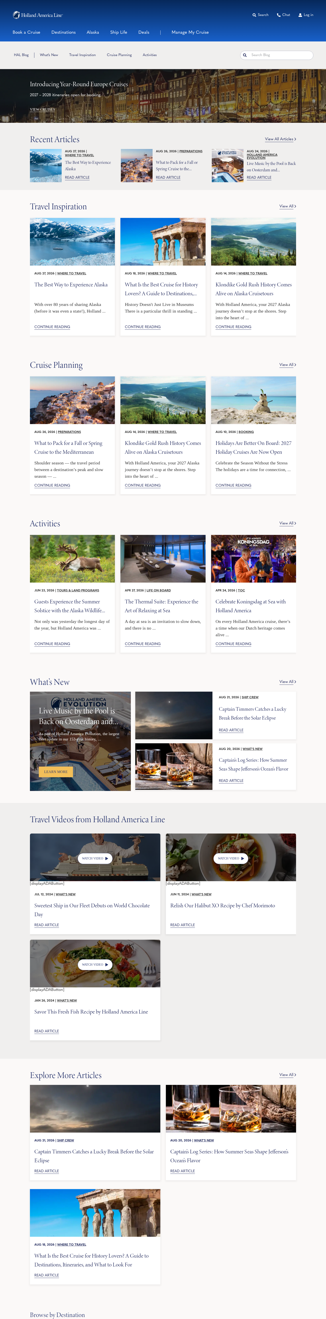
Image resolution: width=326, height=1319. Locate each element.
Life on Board (159, 590)
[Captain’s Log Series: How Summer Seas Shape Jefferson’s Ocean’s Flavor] (173, 766)
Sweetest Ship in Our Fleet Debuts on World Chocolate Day (92, 910)
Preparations (190, 151)
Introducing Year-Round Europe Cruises (79, 84)
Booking (246, 432)
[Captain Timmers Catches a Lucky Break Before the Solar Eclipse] (173, 715)
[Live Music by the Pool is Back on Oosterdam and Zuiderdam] (228, 165)
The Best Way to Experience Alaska (88, 165)
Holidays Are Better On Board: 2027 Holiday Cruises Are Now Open (254, 447)
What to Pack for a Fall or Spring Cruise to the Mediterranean (177, 165)
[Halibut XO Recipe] (231, 836)
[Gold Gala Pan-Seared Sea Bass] (95, 942)
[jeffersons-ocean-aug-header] (231, 1087)
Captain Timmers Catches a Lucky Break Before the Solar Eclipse (252, 713)
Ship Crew (250, 697)
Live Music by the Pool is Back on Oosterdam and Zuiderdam (271, 166)
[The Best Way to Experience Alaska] (46, 165)
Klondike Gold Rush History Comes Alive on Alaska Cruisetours (254, 289)
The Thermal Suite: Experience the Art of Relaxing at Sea (161, 606)
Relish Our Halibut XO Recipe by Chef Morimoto (222, 905)
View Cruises (42, 109)
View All (286, 207)
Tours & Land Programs (78, 590)
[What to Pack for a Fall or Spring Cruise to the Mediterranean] (137, 165)
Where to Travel (79, 155)
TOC (241, 590)
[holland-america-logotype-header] (38, 15)
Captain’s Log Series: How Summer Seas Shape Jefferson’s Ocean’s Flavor (253, 764)
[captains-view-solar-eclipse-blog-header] (95, 1087)
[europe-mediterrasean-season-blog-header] (72, 378)
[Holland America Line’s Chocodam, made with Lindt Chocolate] (95, 836)
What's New (253, 749)
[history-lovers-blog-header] (162, 220)
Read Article (77, 178)
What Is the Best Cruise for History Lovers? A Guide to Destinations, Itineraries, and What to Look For (161, 289)
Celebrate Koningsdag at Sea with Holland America (251, 606)
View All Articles (279, 139)
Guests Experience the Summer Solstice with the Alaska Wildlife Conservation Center (68, 606)
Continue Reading (52, 327)
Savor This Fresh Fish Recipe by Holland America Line (91, 1012)
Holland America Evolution (262, 156)
